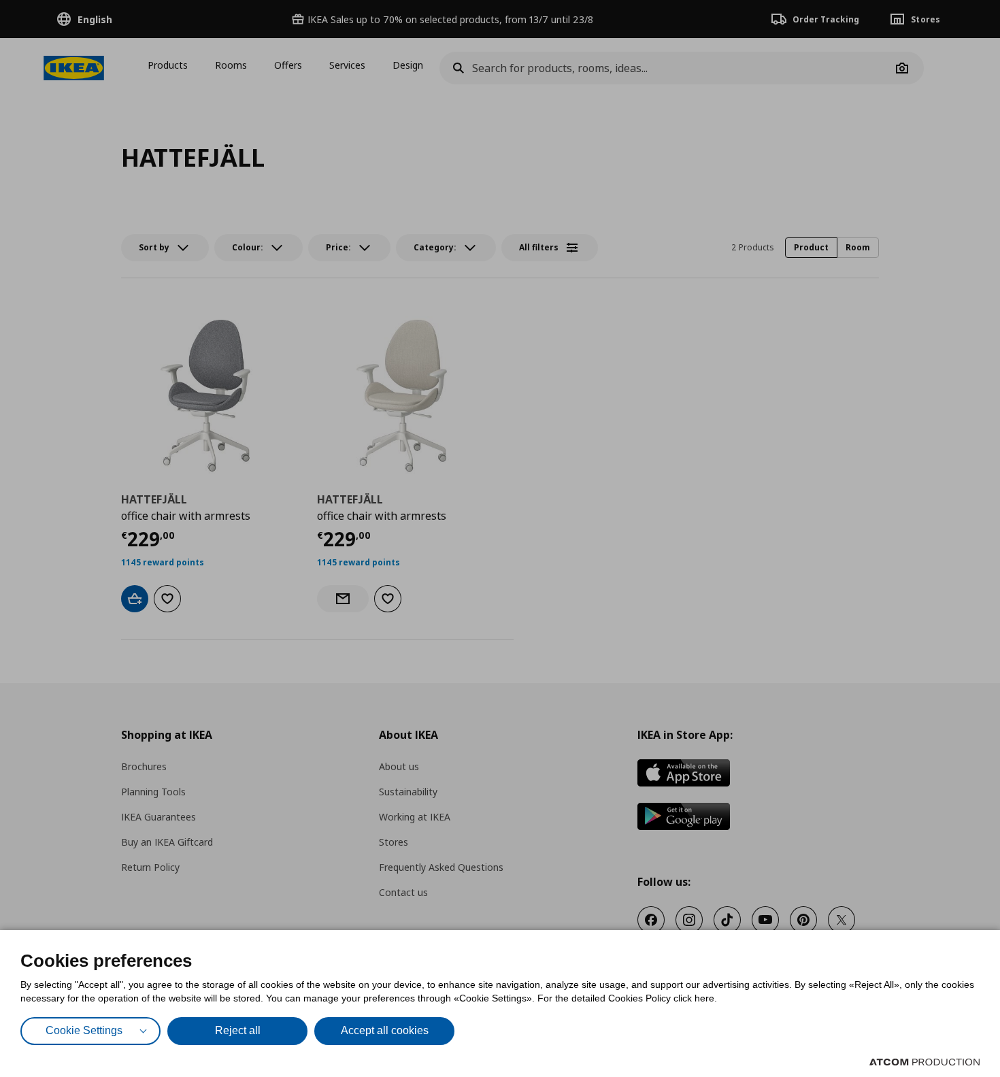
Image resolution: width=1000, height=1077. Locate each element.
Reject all (238, 1030)
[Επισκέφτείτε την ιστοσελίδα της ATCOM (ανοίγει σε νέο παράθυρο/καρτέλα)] (924, 1062)
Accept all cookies (385, 1030)
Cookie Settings (84, 1030)
